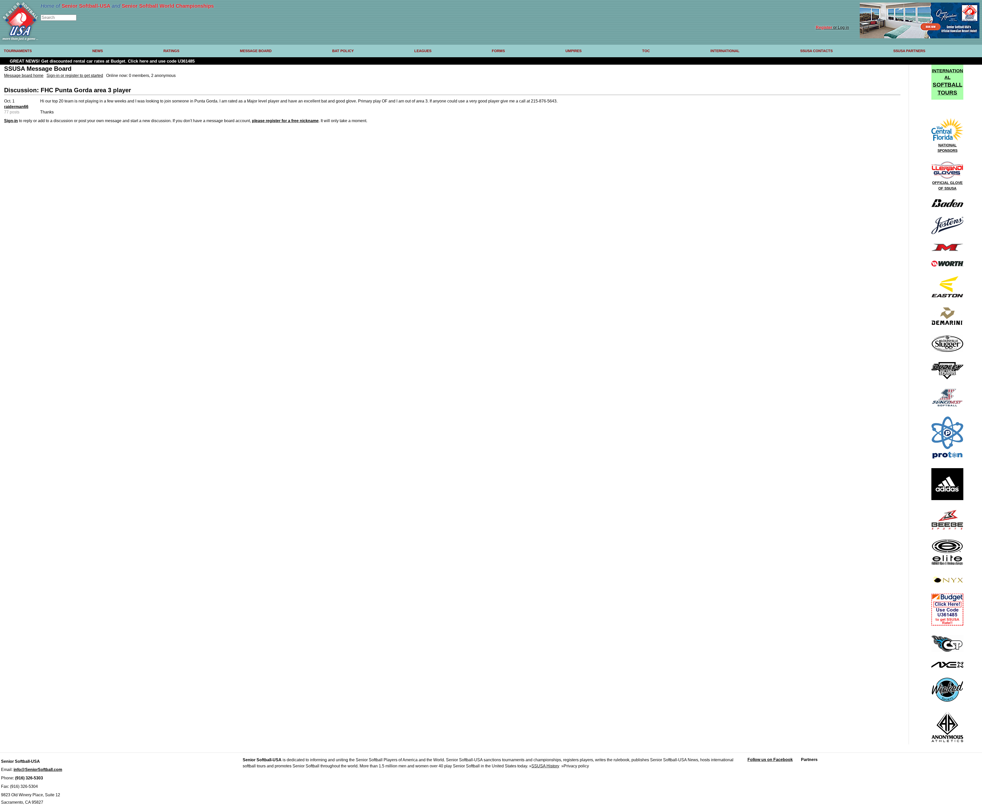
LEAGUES (422, 51)
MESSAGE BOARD (256, 51)
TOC (646, 51)
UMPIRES (573, 51)
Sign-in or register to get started (75, 75)
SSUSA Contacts (816, 51)
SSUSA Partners (909, 51)
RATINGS (171, 51)
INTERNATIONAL (725, 51)
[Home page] (20, 39)
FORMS (498, 51)
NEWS (97, 51)
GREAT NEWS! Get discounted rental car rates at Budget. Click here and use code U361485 (102, 61)
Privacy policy (576, 766)
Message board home (23, 75)
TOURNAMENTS (18, 51)
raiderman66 (16, 107)
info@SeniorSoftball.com (38, 769)
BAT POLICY (343, 51)
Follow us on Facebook (770, 759)
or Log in (832, 27)
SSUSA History (545, 766)
